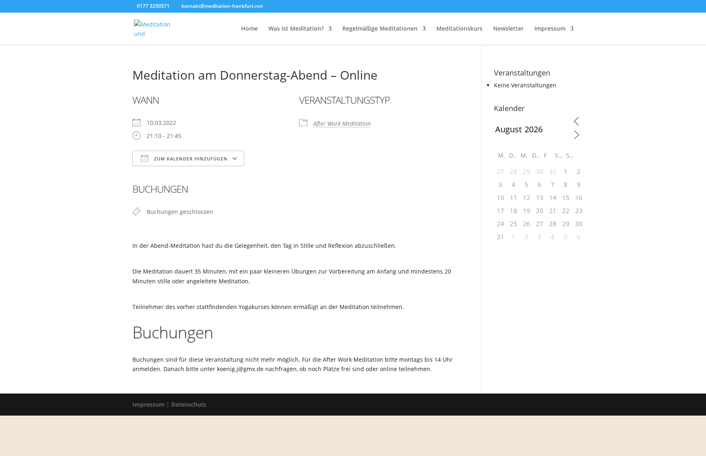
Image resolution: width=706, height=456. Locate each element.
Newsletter (508, 29)
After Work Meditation (342, 123)
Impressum (549, 29)
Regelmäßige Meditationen (380, 29)
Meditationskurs (459, 29)
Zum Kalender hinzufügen (190, 159)
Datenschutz (188, 404)
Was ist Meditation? (296, 29)
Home (249, 29)
